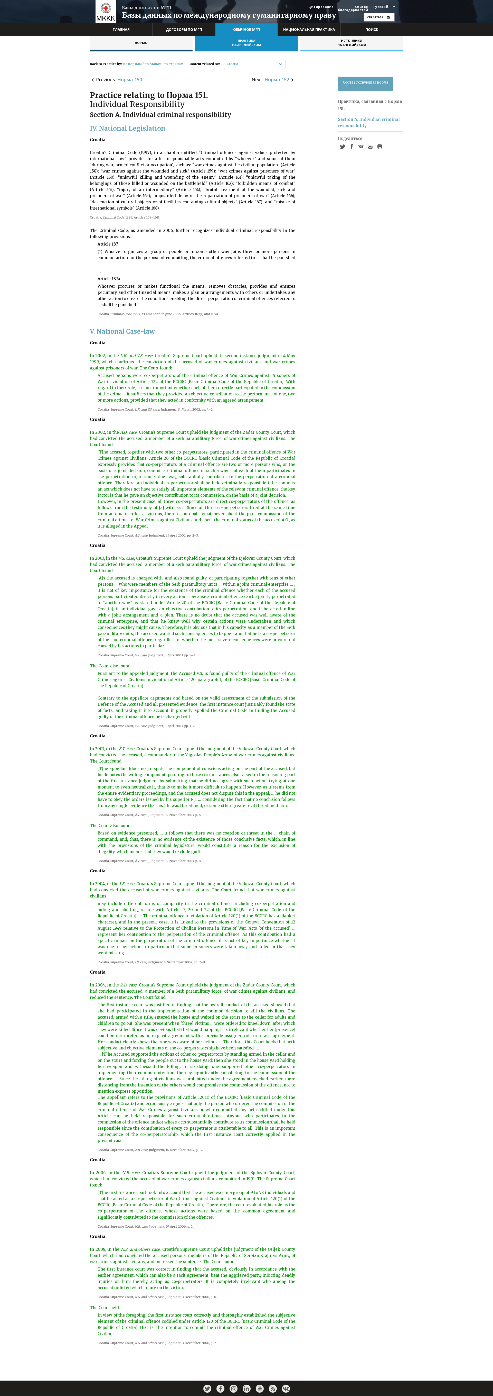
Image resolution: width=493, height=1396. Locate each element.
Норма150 (129, 79)
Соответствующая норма (365, 82)
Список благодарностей (353, 8)
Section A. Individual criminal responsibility (369, 122)
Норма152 (276, 79)
